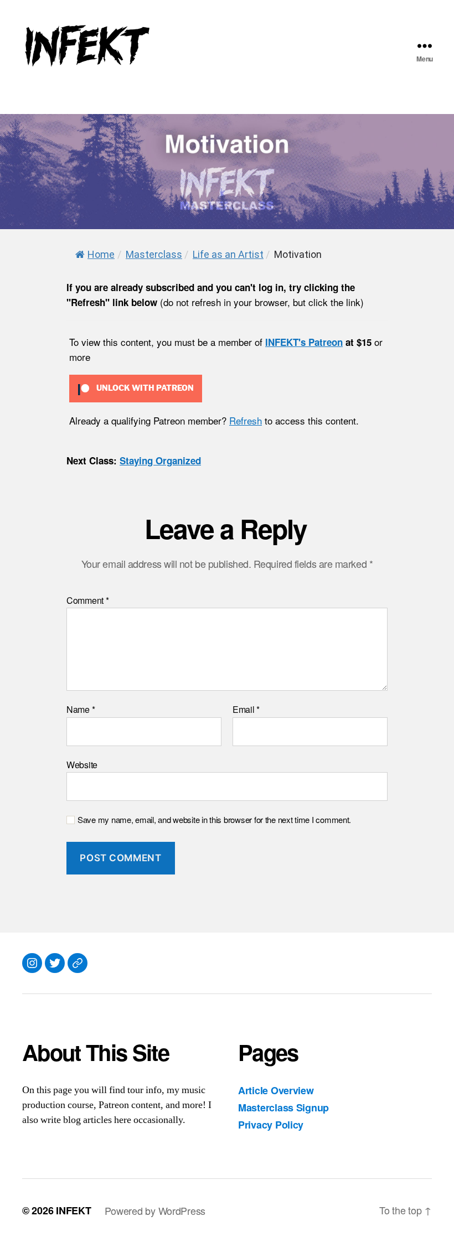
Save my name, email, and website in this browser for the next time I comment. (214, 820)
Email (246, 710)
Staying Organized (160, 460)
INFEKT (73, 1210)
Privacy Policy (270, 1124)
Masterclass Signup (283, 1107)
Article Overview (276, 1090)
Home (101, 254)
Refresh (245, 420)
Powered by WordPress (155, 1210)
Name (80, 710)
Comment (87, 601)
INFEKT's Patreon (304, 342)
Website (81, 763)
